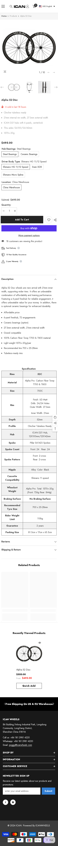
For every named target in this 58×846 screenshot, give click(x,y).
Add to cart (23, 219)
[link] (14, 610)
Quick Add (28, 685)
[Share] (54, 220)
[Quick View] (40, 643)
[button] (48, 72)
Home (3, 16)
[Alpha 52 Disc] (29, 653)
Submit (48, 791)
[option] (29, 47)
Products (13, 16)
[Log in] (27, 6)
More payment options (29, 235)
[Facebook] (5, 802)
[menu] (3, 6)
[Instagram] (13, 802)
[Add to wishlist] (48, 219)
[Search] (11, 6)
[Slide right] (53, 704)
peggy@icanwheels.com (20, 745)
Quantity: (6, 205)
